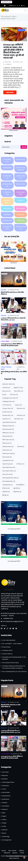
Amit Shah (6, 387)
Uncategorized (21, 227)
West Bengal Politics (8, 481)
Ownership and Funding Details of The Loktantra (14, 658)
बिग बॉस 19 (6, 488)
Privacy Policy (6, 647)
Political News (7, 450)
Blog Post (20, 159)
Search (24, 147)
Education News (7, 415)
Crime (4, 789)
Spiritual (7, 220)
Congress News (7, 408)
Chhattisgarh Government (10, 398)
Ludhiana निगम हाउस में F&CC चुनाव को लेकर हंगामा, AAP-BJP (13, 319)
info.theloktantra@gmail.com (12, 621)
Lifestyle (7, 193)
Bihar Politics (18, 391)
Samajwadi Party (7, 460)
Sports (20, 220)
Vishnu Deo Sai (7, 474)
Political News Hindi (8, 453)
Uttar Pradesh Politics (9, 470)
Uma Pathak (8, 62)
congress (18, 405)
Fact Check (12, 851)
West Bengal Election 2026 (10, 477)
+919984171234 (7, 618)
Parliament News (7, 446)
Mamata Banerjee (8, 429)
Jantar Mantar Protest (9, 422)
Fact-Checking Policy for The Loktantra (14, 671)
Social (20, 214)
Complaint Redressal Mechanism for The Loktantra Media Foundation (13, 667)
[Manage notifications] (24, 857)
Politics (20, 208)
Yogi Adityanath (7, 484)
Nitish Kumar (6, 443)
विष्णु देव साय (17, 491)
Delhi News (21, 408)
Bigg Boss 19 (18, 387)
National (7, 201)
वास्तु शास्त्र (6, 491)
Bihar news (6, 391)
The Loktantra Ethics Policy (10, 663)
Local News (21, 193)
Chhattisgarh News (21, 168)
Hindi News (21, 415)
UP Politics (20, 464)
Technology (7, 227)
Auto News (7, 160)
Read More (9, 92)
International (7, 185)
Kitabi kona (21, 184)
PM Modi (20, 446)
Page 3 (7, 208)
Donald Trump (7, 411)
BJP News (14, 394)
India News (6, 418)
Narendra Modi (7, 436)
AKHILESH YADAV (8, 384)
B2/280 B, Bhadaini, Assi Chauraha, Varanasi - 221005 (14, 614)
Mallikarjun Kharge (8, 425)
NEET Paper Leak (8, 439)
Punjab (7, 214)
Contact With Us (7, 654)
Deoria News (20, 177)
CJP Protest (6, 405)
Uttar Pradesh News (8, 467)
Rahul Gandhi (7, 457)
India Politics (18, 418)
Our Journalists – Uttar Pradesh (12, 643)
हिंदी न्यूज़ (5, 495)
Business (7, 167)
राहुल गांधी (16, 488)
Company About (7, 650)
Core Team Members (8, 640)
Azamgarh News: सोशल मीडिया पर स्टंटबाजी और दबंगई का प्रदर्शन (12, 345)
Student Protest (7, 464)
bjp (4, 394)
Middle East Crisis (8, 432)
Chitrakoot (7, 177)
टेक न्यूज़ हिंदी (20, 484)
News (21, 200)
